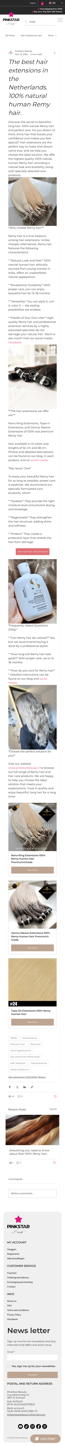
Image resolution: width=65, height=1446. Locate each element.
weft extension (18, 1063)
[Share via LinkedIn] (24, 1087)
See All (53, 1109)
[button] (42, 3)
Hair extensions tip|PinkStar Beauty (27, 1077)
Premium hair (17, 1044)
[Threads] (44, 1426)
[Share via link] (32, 1087)
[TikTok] (26, 1426)
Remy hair (35, 1044)
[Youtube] (20, 1426)
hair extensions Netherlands (25, 1056)
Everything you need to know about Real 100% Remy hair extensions (29, 1152)
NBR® (13, 1038)
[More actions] (55, 53)
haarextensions (39, 1063)
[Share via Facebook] (9, 1087)
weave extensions (19, 1069)
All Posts (10, 35)
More (51, 35)
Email (11, 1352)
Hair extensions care (31, 35)
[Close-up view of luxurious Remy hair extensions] (32, 1130)
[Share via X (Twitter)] (17, 1087)
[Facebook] (38, 1426)
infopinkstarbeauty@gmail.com (26, 1414)
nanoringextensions (20, 1050)
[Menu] (60, 20)
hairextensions (29, 1038)
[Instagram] (32, 1426)
